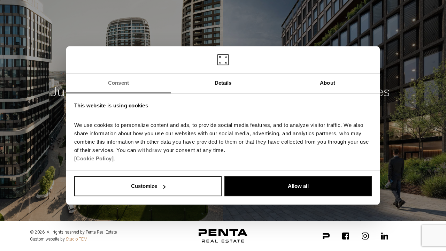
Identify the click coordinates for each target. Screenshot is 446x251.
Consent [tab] (118, 83)
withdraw (150, 150)
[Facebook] (345, 236)
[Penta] (326, 236)
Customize (144, 186)
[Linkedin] (384, 236)
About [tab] (327, 83)
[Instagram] (365, 236)
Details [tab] (223, 83)
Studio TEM (76, 239)
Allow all (298, 186)
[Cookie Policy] (94, 158)
